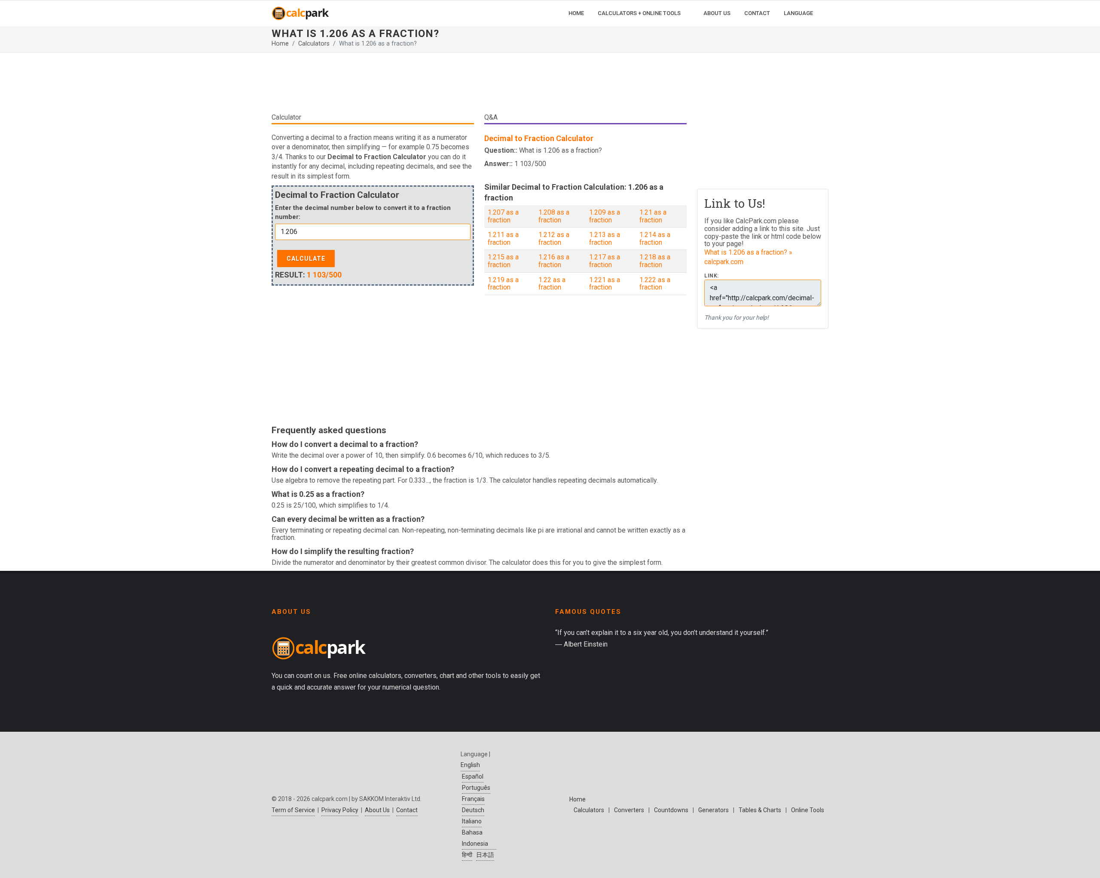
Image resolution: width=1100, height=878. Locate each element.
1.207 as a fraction (503, 216)
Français (473, 798)
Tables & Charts (760, 810)
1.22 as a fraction (551, 284)
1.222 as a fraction (654, 284)
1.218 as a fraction (654, 261)
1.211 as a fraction (503, 238)
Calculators (314, 43)
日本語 (485, 854)
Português (476, 787)
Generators (713, 810)
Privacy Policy (339, 810)
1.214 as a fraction (654, 238)
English (470, 764)
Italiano (472, 821)
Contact (407, 810)
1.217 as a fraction (604, 261)
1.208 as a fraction (553, 216)
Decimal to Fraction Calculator (538, 138)
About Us (377, 810)
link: (711, 276)
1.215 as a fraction (503, 261)
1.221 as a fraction (604, 284)
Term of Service (293, 810)
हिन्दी (467, 854)
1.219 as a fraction (503, 284)
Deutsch (473, 810)
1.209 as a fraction (604, 216)
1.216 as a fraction (553, 261)
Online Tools (807, 810)
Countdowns (671, 810)
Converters (629, 810)
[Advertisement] (479, 86)
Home (280, 43)
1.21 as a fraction (652, 216)
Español (472, 776)
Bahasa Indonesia (475, 838)
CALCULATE (306, 258)
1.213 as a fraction (604, 238)
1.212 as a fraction (553, 238)
